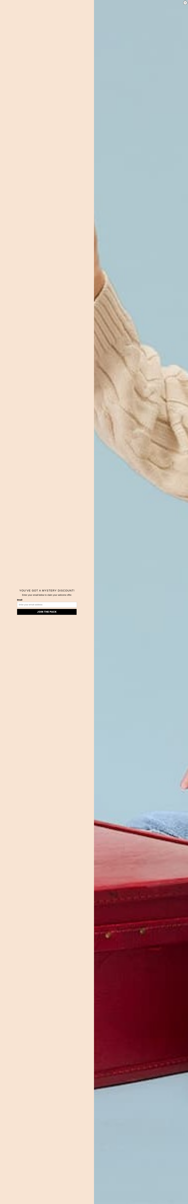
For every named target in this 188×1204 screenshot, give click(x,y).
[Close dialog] (185, 3)
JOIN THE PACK (47, 612)
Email (19, 600)
